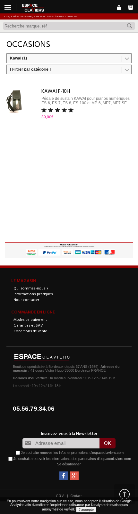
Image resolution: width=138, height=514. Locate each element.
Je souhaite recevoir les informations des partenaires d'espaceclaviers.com (72, 458)
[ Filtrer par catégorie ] (30, 69)
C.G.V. (60, 495)
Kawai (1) (18, 58)
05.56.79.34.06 (34, 408)
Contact (76, 495)
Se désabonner (69, 464)
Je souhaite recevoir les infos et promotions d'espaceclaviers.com (72, 452)
